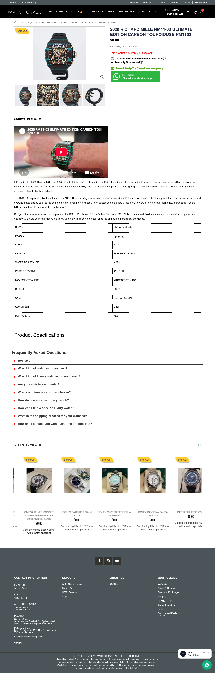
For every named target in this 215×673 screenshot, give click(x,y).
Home (15, 22)
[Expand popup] (204, 652)
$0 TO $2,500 (27, 22)
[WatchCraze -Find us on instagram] (108, 561)
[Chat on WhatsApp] (207, 665)
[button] (196, 445)
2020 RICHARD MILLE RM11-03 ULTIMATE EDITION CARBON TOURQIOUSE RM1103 (151, 31)
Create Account (170, 2)
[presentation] (17, 94)
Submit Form (20, 588)
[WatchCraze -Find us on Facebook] (99, 561)
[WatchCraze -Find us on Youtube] (117, 561)
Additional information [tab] (27, 118)
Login (187, 2)
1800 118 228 (174, 13)
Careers (18, 642)
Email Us (19, 584)
